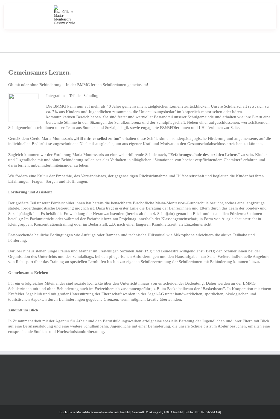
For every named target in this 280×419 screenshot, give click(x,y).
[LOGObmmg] (64, 7)
